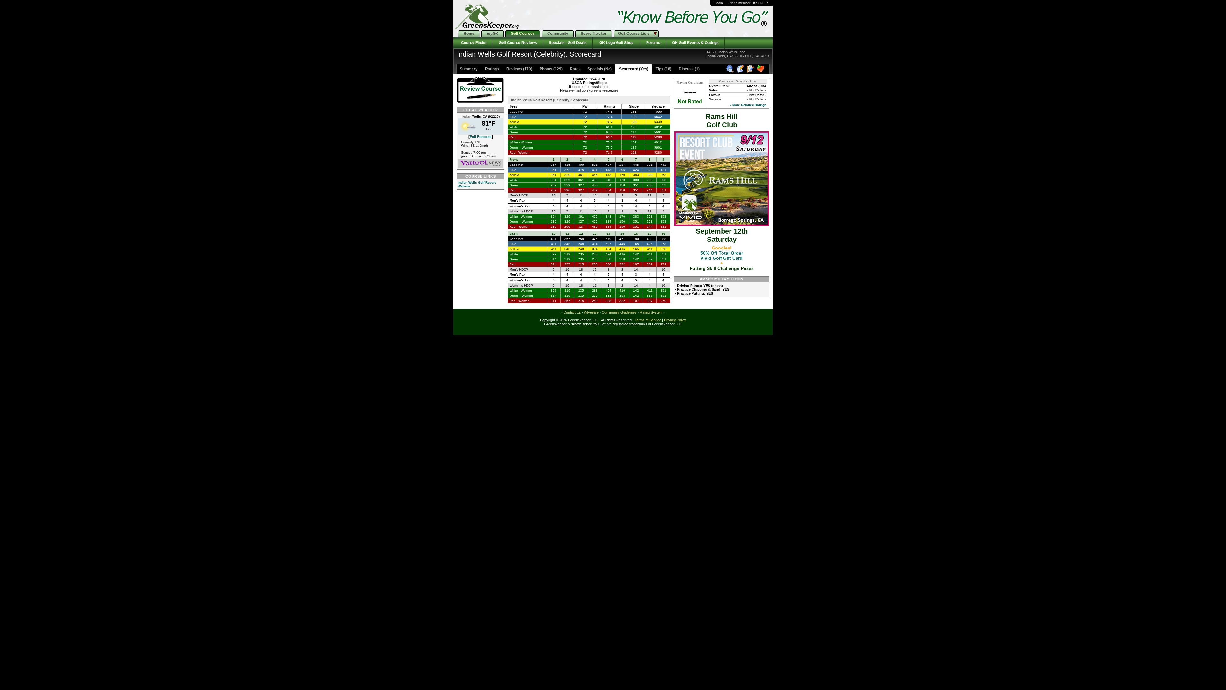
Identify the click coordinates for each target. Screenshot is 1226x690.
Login (719, 2)
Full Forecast (481, 137)
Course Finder (473, 43)
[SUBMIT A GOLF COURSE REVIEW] (741, 71)
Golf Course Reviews (518, 43)
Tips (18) (663, 69)
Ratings (491, 69)
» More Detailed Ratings (748, 105)
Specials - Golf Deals (567, 43)
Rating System (651, 312)
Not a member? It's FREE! (749, 2)
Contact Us (572, 312)
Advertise (591, 312)
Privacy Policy (675, 320)
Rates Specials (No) (590, 69)
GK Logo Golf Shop (616, 43)
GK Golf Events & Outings (695, 43)
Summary (469, 69)
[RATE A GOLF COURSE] (751, 71)
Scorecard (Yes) (633, 69)
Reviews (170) (518, 69)
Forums (653, 43)
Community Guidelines (619, 312)
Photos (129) (551, 69)
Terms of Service (648, 320)
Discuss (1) (689, 69)
